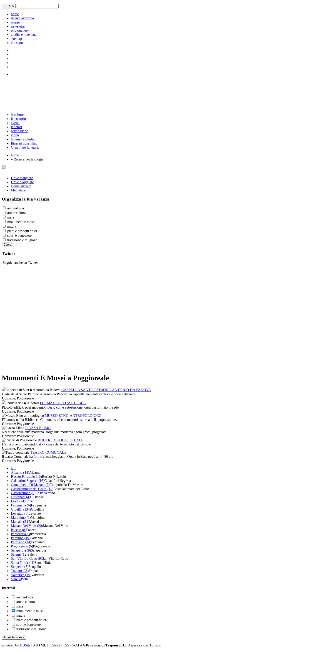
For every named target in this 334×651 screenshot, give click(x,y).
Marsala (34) (20, 522)
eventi (15, 123)
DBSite (25, 645)
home (15, 14)
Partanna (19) (20, 538)
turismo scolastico (23, 139)
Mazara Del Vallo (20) (27, 526)
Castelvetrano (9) (23, 493)
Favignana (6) (21, 505)
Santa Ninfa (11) (23, 563)
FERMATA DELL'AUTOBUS (63, 403)
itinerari (16, 127)
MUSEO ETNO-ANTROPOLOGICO (73, 415)
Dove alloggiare (22, 182)
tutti (13, 468)
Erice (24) (18, 501)
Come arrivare (21, 186)
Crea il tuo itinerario (25, 147)
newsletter (18, 26)
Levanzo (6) (19, 513)
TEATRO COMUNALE (48, 452)
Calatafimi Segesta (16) (27, 481)
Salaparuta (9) (21, 550)
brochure (17, 115)
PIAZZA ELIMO (38, 428)
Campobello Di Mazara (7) (30, 485)
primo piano (19, 131)
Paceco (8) (18, 530)
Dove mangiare (22, 178)
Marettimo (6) (21, 517)
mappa (15, 22)
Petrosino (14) (21, 542)
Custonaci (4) (20, 497)
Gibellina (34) (21, 509)
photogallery (20, 30)
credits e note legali (24, 34)
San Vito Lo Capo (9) (26, 558)
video (15, 135)
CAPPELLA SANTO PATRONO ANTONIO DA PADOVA (106, 390)
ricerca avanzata (22, 18)
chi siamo (18, 43)
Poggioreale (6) (22, 546)
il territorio (18, 119)
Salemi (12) (19, 554)
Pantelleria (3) (21, 534)
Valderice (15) (21, 575)
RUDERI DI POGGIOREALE (60, 440)
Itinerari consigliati (24, 143)
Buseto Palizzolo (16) (26, 476)
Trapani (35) (20, 571)
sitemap (16, 39)
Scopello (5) (19, 567)
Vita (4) (16, 579)
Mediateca (18, 190)
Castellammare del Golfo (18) (32, 489)
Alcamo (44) (20, 472)
